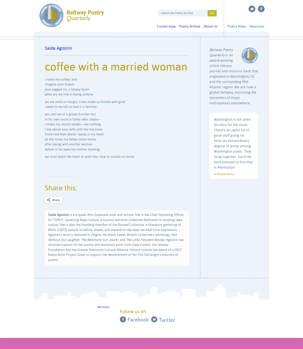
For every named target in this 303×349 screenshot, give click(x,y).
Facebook (261, 9)
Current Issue (166, 26)
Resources (257, 26)
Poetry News (237, 26)
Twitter (252, 9)
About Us (210, 26)
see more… (103, 307)
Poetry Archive (189, 26)
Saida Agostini (58, 48)
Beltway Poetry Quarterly (71, 15)
